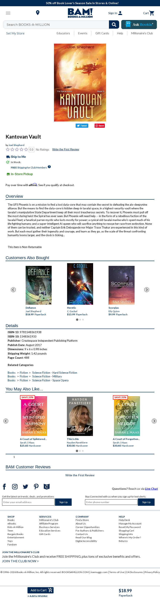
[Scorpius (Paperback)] (122, 285)
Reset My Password (130, 527)
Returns (123, 541)
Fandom (12, 544)
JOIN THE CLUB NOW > (20, 561)
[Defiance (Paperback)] (39, 285)
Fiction (24, 372)
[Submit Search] (114, 24)
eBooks (12, 523)
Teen (10, 530)
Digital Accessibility (86, 541)
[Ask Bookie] (139, 24)
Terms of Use (116, 572)
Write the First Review (65, 149)
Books (11, 372)
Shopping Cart (126, 530)
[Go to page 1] (77, 320)
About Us (81, 523)
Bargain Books (16, 534)
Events (82, 33)
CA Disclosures (134, 572)
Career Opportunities (88, 527)
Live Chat (151, 488)
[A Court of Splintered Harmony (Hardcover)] (34, 416)
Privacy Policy (152, 572)
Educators (63, 33)
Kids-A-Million (16, 527)
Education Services (49, 530)
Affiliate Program (48, 523)
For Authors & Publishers (90, 530)
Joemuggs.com (99, 572)
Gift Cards (102, 33)
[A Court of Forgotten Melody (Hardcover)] (127, 416)
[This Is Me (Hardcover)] (80, 416)
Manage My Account (130, 523)
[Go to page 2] (80, 319)
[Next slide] (146, 289)
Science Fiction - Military (47, 376)
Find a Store (82, 520)
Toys (10, 541)
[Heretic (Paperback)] (80, 284)
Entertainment (16, 537)
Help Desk (124, 520)
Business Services (49, 527)
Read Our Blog (84, 537)
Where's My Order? (130, 537)
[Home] (80, 13)
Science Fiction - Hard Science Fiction (54, 372)
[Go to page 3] (83, 319)
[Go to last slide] (13, 289)
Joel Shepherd (16, 145)
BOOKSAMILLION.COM (75, 572)
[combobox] (63, 24)
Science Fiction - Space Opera (50, 380)
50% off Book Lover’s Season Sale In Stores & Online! (82, 3)
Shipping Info (126, 534)
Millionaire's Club (142, 33)
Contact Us (82, 534)
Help (120, 33)
